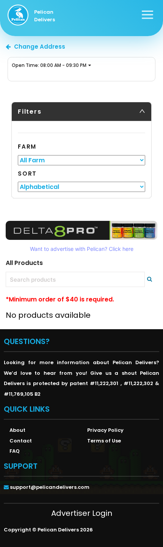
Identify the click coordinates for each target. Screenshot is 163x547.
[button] (81, 111)
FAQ (14, 451)
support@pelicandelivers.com (49, 487)
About (17, 430)
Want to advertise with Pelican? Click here (81, 249)
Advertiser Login (81, 513)
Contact (20, 440)
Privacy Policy (105, 430)
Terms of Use (104, 440)
